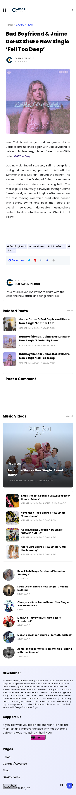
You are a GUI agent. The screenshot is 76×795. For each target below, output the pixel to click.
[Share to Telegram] (47, 260)
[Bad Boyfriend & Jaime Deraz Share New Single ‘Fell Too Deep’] (9, 359)
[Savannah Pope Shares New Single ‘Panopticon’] (12, 518)
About (7, 770)
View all (69, 310)
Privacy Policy (11, 777)
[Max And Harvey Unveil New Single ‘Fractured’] (9, 621)
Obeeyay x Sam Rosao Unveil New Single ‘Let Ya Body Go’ (43, 604)
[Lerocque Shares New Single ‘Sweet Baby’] (38, 455)
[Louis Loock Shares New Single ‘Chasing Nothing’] (9, 590)
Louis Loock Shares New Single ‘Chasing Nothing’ (42, 588)
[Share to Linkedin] (41, 260)
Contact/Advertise (15, 764)
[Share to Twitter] (29, 260)
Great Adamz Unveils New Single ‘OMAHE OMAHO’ (42, 531)
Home (9, 25)
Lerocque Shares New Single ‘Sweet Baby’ (35, 472)
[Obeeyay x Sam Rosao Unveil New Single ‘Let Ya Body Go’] (9, 606)
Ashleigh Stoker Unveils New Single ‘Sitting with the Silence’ (44, 650)
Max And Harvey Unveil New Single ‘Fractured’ (39, 619)
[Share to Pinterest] (35, 260)
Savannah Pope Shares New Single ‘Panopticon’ (43, 514)
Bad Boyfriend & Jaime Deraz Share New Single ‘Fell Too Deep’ (44, 356)
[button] (53, 260)
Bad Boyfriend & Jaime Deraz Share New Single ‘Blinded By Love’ (44, 338)
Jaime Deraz (57, 246)
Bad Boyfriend (24, 24)
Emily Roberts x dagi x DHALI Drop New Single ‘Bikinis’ (45, 497)
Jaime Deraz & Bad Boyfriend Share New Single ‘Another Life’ (44, 321)
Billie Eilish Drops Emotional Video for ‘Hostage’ (41, 572)
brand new (38, 246)
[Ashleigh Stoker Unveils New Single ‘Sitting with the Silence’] (9, 653)
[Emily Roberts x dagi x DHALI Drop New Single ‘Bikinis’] (12, 500)
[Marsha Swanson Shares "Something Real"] (9, 637)
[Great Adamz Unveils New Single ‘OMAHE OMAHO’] (12, 535)
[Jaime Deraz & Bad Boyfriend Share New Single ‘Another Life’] (9, 324)
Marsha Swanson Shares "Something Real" (44, 635)
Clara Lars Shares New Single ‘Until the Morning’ (43, 548)
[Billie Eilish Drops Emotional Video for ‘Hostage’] (9, 575)
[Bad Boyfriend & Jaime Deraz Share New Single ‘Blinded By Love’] (9, 341)
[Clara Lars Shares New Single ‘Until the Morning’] (12, 552)
